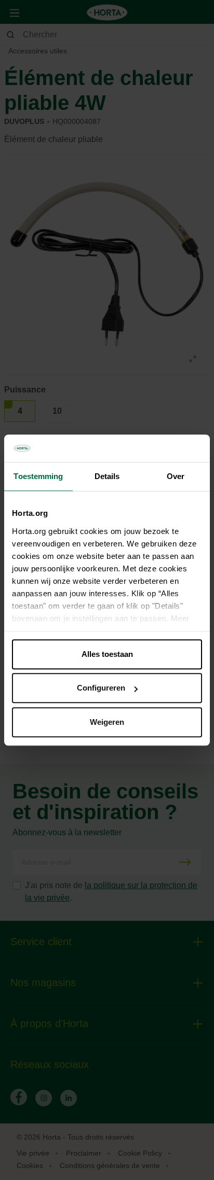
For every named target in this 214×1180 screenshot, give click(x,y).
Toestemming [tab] (38, 476)
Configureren (101, 687)
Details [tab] (107, 476)
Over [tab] (175, 476)
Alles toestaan (107, 654)
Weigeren (107, 722)
